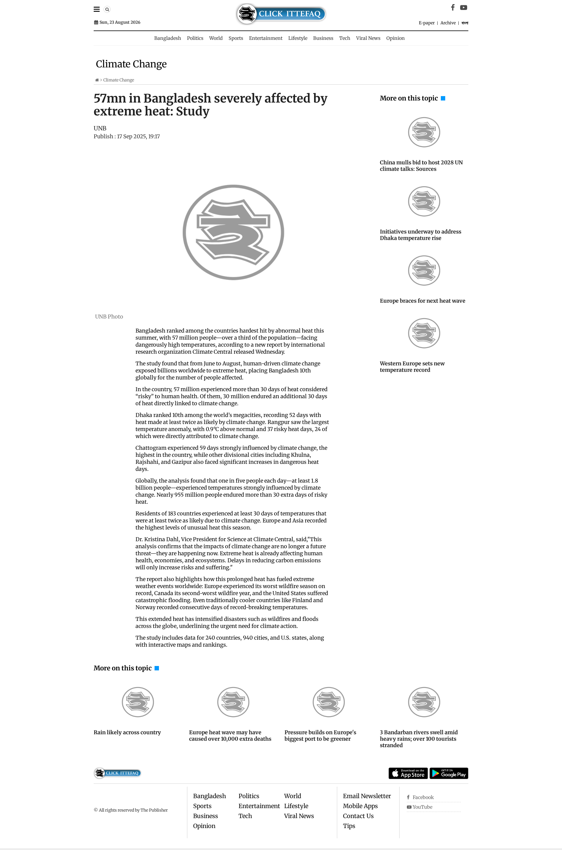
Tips (349, 825)
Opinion (395, 38)
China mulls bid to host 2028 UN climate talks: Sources (421, 165)
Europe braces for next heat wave (422, 300)
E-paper (427, 22)
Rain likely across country (127, 732)
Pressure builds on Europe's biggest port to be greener (320, 735)
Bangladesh (167, 38)
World (216, 38)
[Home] (97, 80)
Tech (344, 38)
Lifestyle (297, 38)
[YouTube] (463, 7)
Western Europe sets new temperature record (412, 366)
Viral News (368, 38)
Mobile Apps (360, 806)
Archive (448, 22)
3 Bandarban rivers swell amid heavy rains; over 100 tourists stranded (419, 739)
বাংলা (465, 22)
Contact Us (358, 816)
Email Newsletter (367, 796)
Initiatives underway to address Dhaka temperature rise (420, 234)
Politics (195, 38)
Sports (236, 38)
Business (323, 38)
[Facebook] (453, 7)
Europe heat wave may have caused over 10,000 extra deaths (230, 735)
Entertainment (265, 38)
